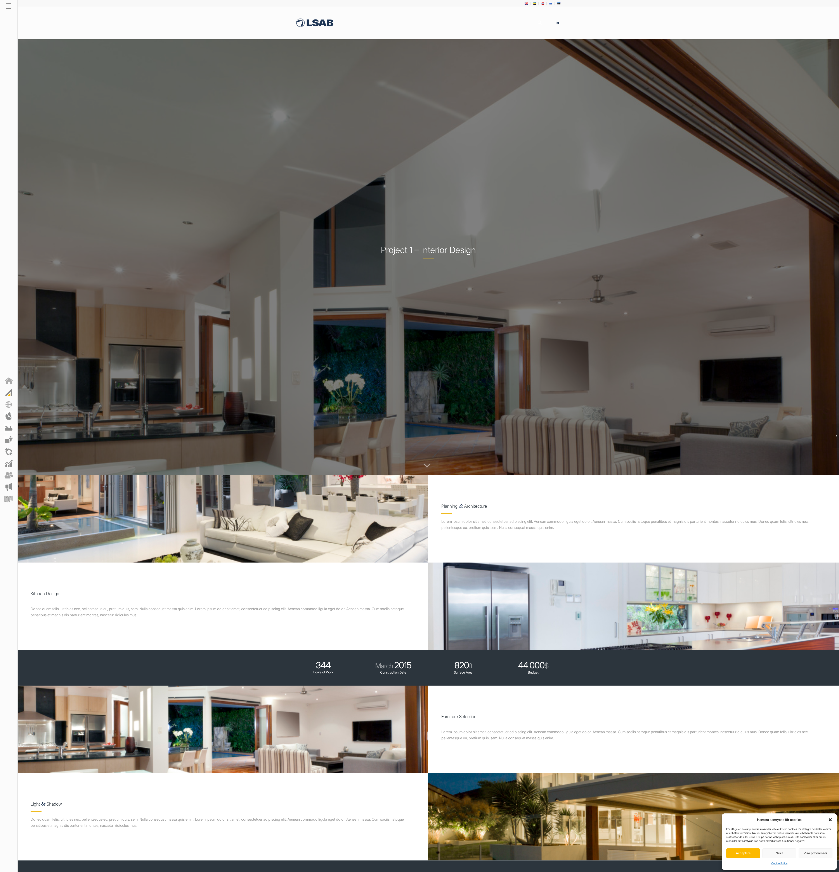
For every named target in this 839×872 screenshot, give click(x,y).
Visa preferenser (815, 853)
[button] (830, 820)
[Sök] (540, 22)
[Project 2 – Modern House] (835, 436)
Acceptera (743, 853)
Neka (779, 853)
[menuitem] (526, 3)
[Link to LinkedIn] (557, 22)
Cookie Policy (779, 863)
